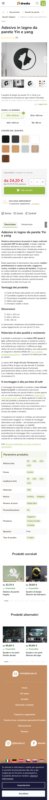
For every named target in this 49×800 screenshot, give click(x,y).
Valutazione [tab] (27, 224)
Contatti (24, 699)
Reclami (24, 731)
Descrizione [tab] (10, 224)
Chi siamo (24, 693)
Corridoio (30, 525)
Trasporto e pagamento (24, 714)
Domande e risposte (24, 705)
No (28, 510)
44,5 (34, 461)
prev (3, 572)
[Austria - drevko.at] (21, 760)
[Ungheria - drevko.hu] (41, 760)
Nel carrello (24, 190)
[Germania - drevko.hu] (14, 760)
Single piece (32, 503)
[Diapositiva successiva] (46, 59)
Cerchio (30, 472)
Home (24, 688)
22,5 (29, 465)
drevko (41, 743)
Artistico (30, 496)
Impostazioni (23, 785)
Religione (40, 496)
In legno (30, 537)
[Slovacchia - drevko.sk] (35, 760)
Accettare (23, 793)
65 (28, 461)
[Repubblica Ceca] (28, 760)
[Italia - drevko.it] (7, 760)
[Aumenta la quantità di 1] (42, 182)
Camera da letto (33, 521)
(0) (16, 37)
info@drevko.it (28, 673)
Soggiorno (31, 517)
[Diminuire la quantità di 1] (31, 182)
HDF (29, 490)
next (46, 572)
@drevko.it (18, 743)
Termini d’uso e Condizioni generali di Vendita (24, 720)
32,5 (41, 461)
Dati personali (24, 725)
